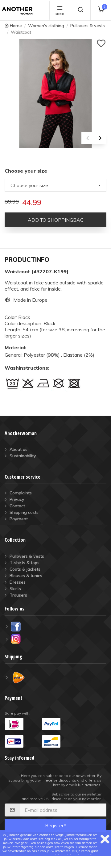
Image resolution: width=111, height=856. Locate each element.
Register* (55, 825)
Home (16, 25)
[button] (55, 185)
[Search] (80, 10)
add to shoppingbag (56, 220)
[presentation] (87, 138)
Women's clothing (46, 25)
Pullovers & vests (87, 25)
